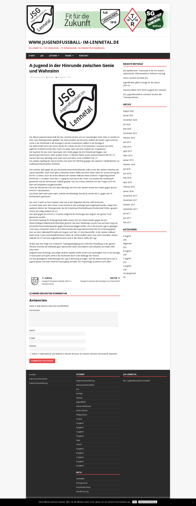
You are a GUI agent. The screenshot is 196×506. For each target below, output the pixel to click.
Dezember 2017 (130, 195)
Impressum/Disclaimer (38, 379)
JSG (41, 55)
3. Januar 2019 (38, 77)
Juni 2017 (127, 218)
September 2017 (130, 209)
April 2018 (127, 182)
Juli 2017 (126, 213)
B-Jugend (127, 251)
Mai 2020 (127, 129)
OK (134, 502)
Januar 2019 (128, 160)
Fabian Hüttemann (83, 406)
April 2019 (127, 151)
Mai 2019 (127, 146)
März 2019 (127, 155)
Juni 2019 (127, 142)
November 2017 (130, 200)
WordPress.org (82, 491)
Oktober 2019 (129, 137)
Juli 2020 (126, 124)
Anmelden (80, 478)
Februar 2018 (129, 186)
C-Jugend (127, 258)
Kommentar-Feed (83, 487)
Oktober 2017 (129, 204)
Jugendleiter (81, 402)
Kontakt (83, 55)
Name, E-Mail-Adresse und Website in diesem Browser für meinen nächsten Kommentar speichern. (75, 353)
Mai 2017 (127, 222)
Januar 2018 (128, 191)
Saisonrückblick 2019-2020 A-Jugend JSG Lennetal (144, 90)
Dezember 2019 (130, 133)
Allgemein (127, 243)
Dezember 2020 (130, 120)
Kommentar (34, 310)
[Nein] (192, 502)
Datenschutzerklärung (38, 383)
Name (32, 330)
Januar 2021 (128, 115)
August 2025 (128, 111)
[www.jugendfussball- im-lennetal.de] (98, 35)
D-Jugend (127, 266)
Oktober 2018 (129, 164)
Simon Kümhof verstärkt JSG (135, 78)
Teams (68, 55)
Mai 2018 (127, 177)
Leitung (53, 55)
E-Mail (32, 338)
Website (32, 346)
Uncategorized (129, 273)
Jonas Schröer (82, 410)
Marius (51, 77)
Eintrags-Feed (81, 483)
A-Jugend (61, 77)
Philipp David (81, 414)
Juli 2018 (126, 169)
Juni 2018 (127, 173)
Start (32, 55)
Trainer (79, 419)
